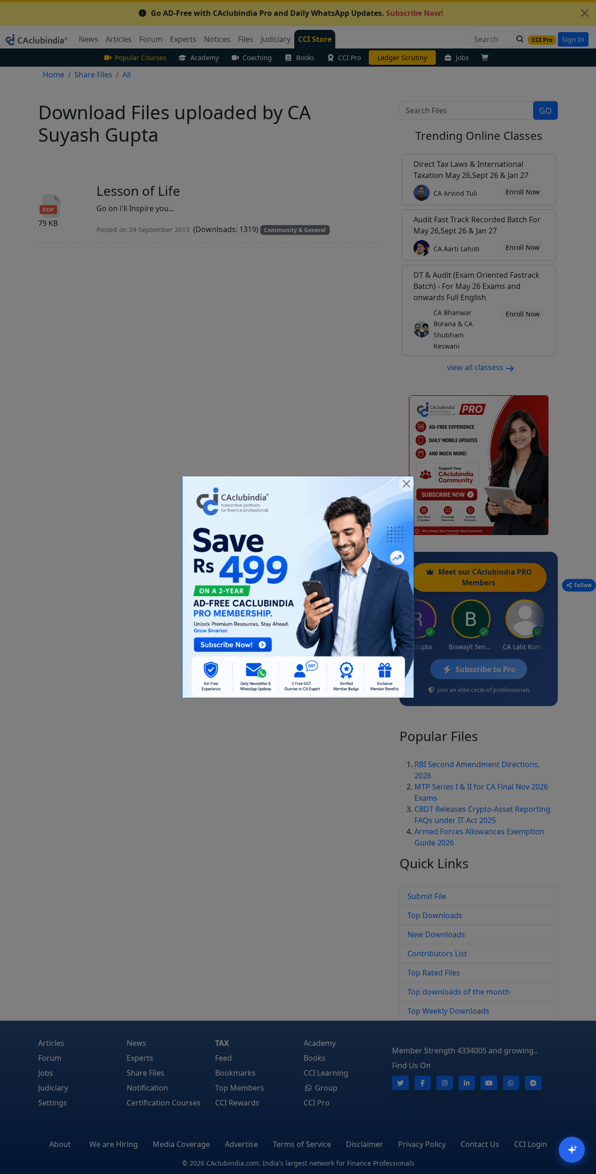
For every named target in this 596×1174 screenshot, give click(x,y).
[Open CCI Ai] (572, 1150)
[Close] (406, 483)
